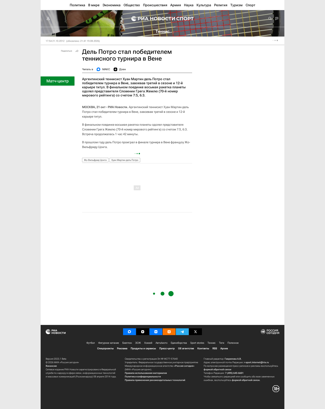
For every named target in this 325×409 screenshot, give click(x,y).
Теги (221, 342)
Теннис (212, 342)
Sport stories (197, 342)
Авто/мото (161, 342)
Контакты (203, 348)
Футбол (90, 342)
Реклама (122, 348)
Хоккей (148, 342)
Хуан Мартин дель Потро (124, 160)
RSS (214, 348)
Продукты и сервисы (143, 348)
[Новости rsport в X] (195, 331)
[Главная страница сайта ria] (151, 18)
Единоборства (179, 342)
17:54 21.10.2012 (55, 41)
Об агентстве (186, 348)
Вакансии (51, 366)
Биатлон (127, 342)
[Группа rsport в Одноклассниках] (169, 331)
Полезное (233, 342)
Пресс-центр (167, 348)
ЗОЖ (138, 342)
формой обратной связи (217, 369)
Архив (224, 348)
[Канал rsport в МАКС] (129, 331)
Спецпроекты (105, 348)
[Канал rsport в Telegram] (182, 331)
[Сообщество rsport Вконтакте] (155, 331)
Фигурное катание (108, 342)
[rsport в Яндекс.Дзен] (142, 331)
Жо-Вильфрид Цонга (95, 160)
